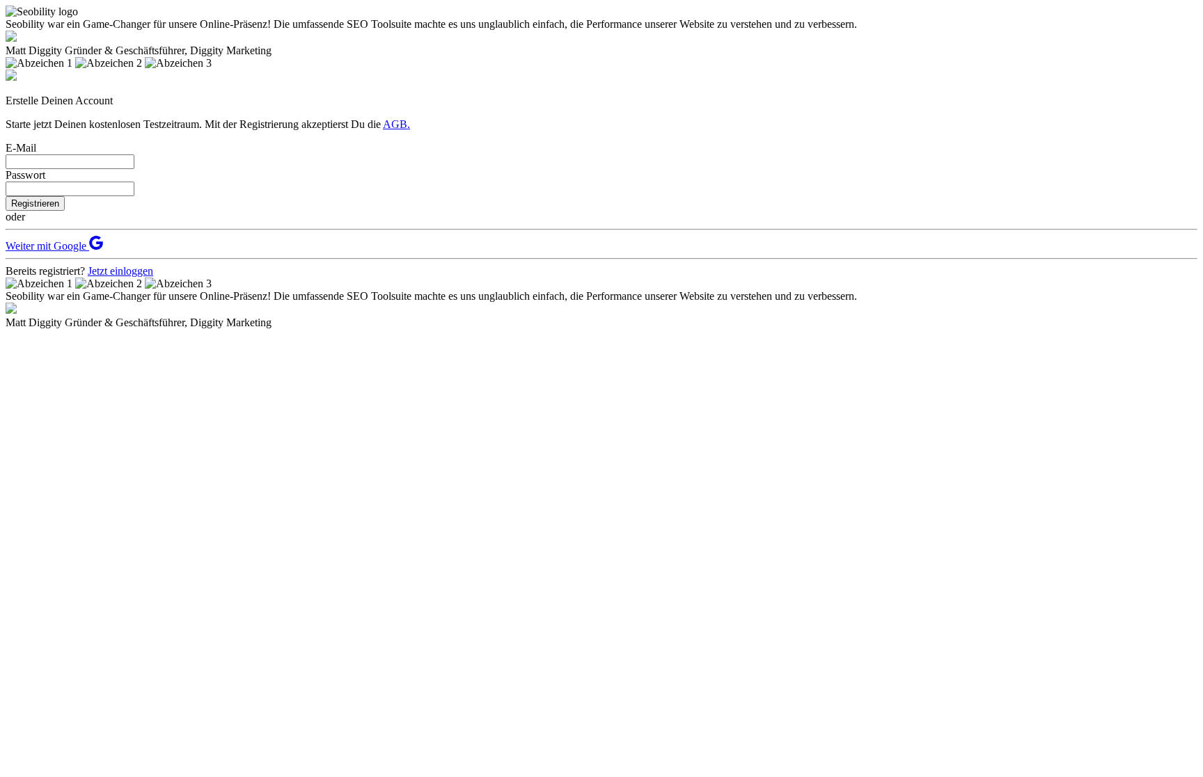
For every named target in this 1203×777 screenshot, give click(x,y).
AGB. (396, 124)
